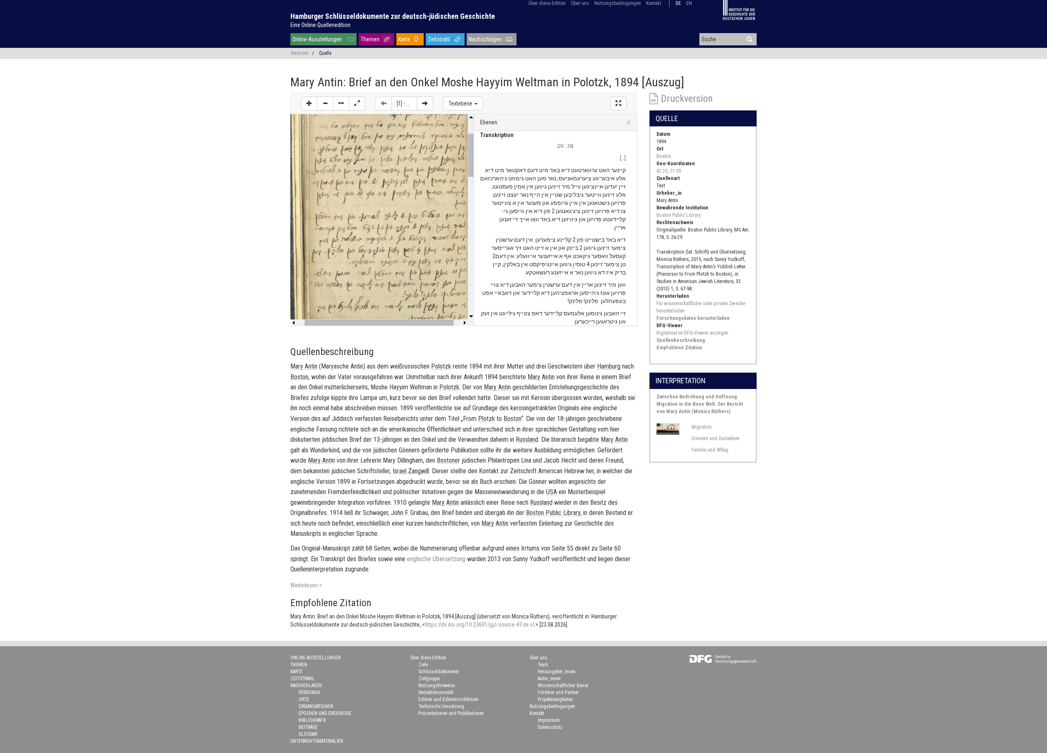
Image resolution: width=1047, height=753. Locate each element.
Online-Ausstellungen (317, 39)
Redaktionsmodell (436, 692)
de (678, 3)
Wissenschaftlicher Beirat (563, 685)
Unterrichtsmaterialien (316, 741)
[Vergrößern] (309, 103)
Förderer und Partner (558, 692)
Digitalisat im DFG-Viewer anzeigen (692, 333)
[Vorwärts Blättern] (425, 103)
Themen (370, 39)
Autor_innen (549, 678)
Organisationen (316, 706)
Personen (309, 692)
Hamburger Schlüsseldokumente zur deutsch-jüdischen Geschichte (392, 16)
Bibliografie (312, 720)
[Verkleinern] (325, 103)
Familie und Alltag (710, 450)
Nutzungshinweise (436, 685)
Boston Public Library (678, 215)
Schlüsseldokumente (438, 671)
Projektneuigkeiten (555, 699)
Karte (404, 39)
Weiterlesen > (306, 585)
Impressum (549, 720)
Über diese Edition (547, 3)
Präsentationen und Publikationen (451, 713)
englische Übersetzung (436, 559)
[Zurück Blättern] (383, 103)
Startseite (299, 53)
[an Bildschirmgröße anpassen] (357, 103)
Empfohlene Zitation (679, 347)
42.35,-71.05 (668, 171)
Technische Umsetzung (441, 706)
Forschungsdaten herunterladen (693, 318)
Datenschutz (550, 727)
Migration (702, 427)
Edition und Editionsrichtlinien (448, 699)
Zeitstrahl (439, 39)
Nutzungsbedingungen (617, 3)
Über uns (580, 3)
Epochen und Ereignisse (325, 713)
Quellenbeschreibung (680, 340)
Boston (663, 156)
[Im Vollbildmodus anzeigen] (618, 103)
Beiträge (308, 727)
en (689, 3)
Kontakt (653, 3)
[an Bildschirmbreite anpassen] (341, 103)
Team (543, 665)
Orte (304, 699)
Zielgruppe (429, 678)
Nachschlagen (485, 39)
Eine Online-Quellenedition (320, 25)
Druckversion (687, 98)
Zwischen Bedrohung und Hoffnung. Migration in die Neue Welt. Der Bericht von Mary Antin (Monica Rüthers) (699, 403)
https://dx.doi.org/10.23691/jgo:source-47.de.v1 (480, 624)
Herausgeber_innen (556, 671)
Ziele (423, 665)
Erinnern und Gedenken (715, 438)
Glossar (308, 734)
